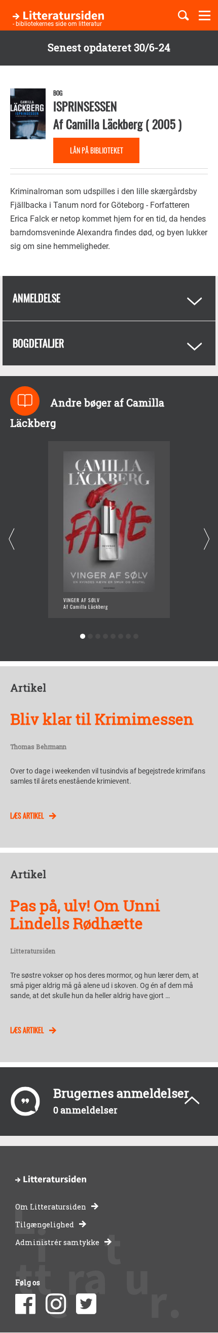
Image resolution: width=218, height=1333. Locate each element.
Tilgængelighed (44, 1224)
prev (11, 539)
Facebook (25, 1304)
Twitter (86, 1304)
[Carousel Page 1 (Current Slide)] (82, 636)
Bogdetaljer (38, 343)
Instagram (56, 1304)
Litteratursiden (32, 951)
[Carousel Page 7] (128, 636)
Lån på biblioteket (96, 150)
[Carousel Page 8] (135, 636)
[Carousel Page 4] (105, 636)
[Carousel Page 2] (90, 636)
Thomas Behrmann (38, 747)
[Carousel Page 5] (113, 636)
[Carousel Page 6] (120, 636)
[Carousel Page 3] (97, 636)
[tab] (109, 298)
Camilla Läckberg (104, 123)
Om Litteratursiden (50, 1207)
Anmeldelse (36, 297)
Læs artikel (27, 815)
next (206, 539)
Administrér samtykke (57, 1242)
